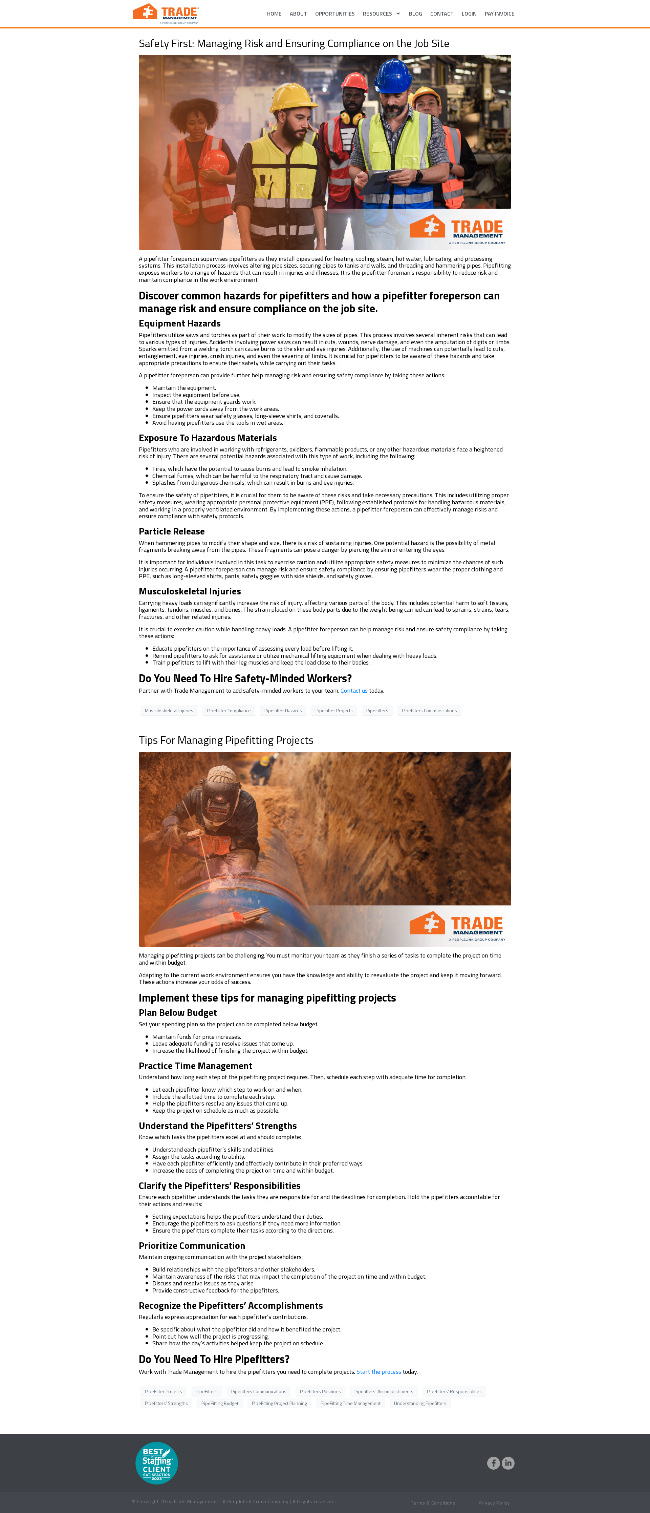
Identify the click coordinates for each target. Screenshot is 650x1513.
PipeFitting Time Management (351, 1403)
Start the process (378, 1371)
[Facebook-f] (493, 1463)
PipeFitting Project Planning (279, 1403)
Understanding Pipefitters (420, 1403)
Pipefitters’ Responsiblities (454, 1391)
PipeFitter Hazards (283, 710)
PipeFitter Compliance (229, 710)
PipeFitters (377, 710)
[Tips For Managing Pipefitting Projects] (325, 848)
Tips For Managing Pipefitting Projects (226, 740)
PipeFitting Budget (219, 1403)
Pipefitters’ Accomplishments (383, 1391)
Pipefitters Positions (320, 1391)
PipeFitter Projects (334, 710)
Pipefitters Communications (429, 710)
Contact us (354, 690)
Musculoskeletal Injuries (169, 710)
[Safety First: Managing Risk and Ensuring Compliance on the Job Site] (325, 151)
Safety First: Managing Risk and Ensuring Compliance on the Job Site (294, 43)
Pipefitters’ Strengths (166, 1403)
